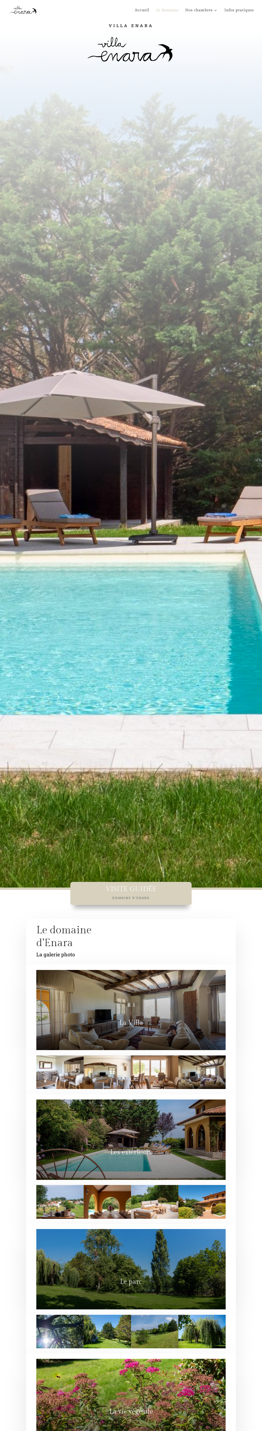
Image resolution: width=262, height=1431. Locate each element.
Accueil (142, 10)
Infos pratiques (239, 10)
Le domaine (167, 10)
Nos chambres (199, 10)
